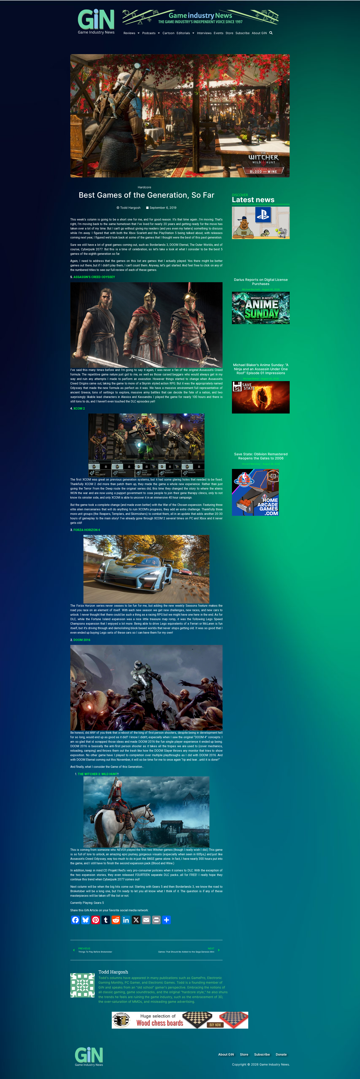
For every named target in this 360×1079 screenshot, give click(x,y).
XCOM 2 (79, 408)
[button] (271, 33)
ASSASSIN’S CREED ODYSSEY (94, 277)
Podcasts (148, 33)
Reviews (129, 33)
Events (218, 33)
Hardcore (144, 187)
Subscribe (243, 33)
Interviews (204, 33)
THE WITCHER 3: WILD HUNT (98, 774)
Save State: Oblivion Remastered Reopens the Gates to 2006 (261, 456)
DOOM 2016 (82, 640)
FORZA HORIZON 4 (87, 530)
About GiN (259, 33)
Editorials (183, 33)
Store (229, 33)
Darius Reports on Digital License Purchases (261, 282)
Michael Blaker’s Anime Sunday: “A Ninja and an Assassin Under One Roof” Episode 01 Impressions (261, 369)
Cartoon (168, 33)
